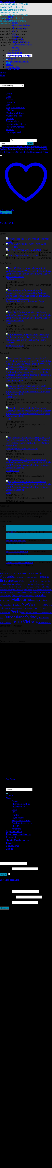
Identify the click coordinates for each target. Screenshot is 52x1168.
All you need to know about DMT (25, 577)
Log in (3, 874)
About (9, 64)
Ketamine (16, 50)
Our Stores (11, 779)
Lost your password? (10, 879)
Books (15, 22)
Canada (32, 592)
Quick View (6, 212)
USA (19, 622)
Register (4, 908)
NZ (32, 605)
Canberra (41, 592)
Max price (42, 140)
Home (9, 16)
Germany (17, 595)
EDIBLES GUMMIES (16, 540)
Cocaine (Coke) (7, 223)
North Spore (17, 605)
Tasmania (7, 622)
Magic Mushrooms (21, 41)
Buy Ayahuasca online (39, 584)
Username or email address (14, 860)
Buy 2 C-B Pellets (19, 581)
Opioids (10, 118)
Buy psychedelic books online (15, 592)
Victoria (30, 621)
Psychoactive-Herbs (22, 44)
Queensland (14, 616)
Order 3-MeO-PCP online (43, 605)
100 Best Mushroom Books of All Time (30, 573)
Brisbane (6, 580)
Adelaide (7, 576)
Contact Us (12, 67)
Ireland (39, 595)
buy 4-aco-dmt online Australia (36, 581)
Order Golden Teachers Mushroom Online (27, 608)
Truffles (10, 129)
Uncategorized (13, 132)
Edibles (15, 36)
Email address (7, 896)
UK (14, 622)
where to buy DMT (44, 623)
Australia (43, 576)
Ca (27, 592)
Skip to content (7, 1)
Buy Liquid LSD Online (35, 587)
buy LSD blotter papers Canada (21, 590)
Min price (5, 140)
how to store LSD (28, 596)
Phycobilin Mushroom (17, 551)
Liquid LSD (11, 532)
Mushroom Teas (20, 28)
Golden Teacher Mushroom (19, 562)
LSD (14, 33)
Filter (30, 143)
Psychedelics (18, 39)
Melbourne (21, 599)
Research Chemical (15, 126)
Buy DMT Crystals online (17, 587)
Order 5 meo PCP (6, 608)
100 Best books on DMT (8, 573)
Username (6, 891)
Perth (15, 611)
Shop (9, 19)
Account (11, 58)
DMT (14, 30)
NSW (26, 604)
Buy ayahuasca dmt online (21, 584)
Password (5, 868)
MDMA (15, 47)
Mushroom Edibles (21, 25)
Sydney (32, 616)
